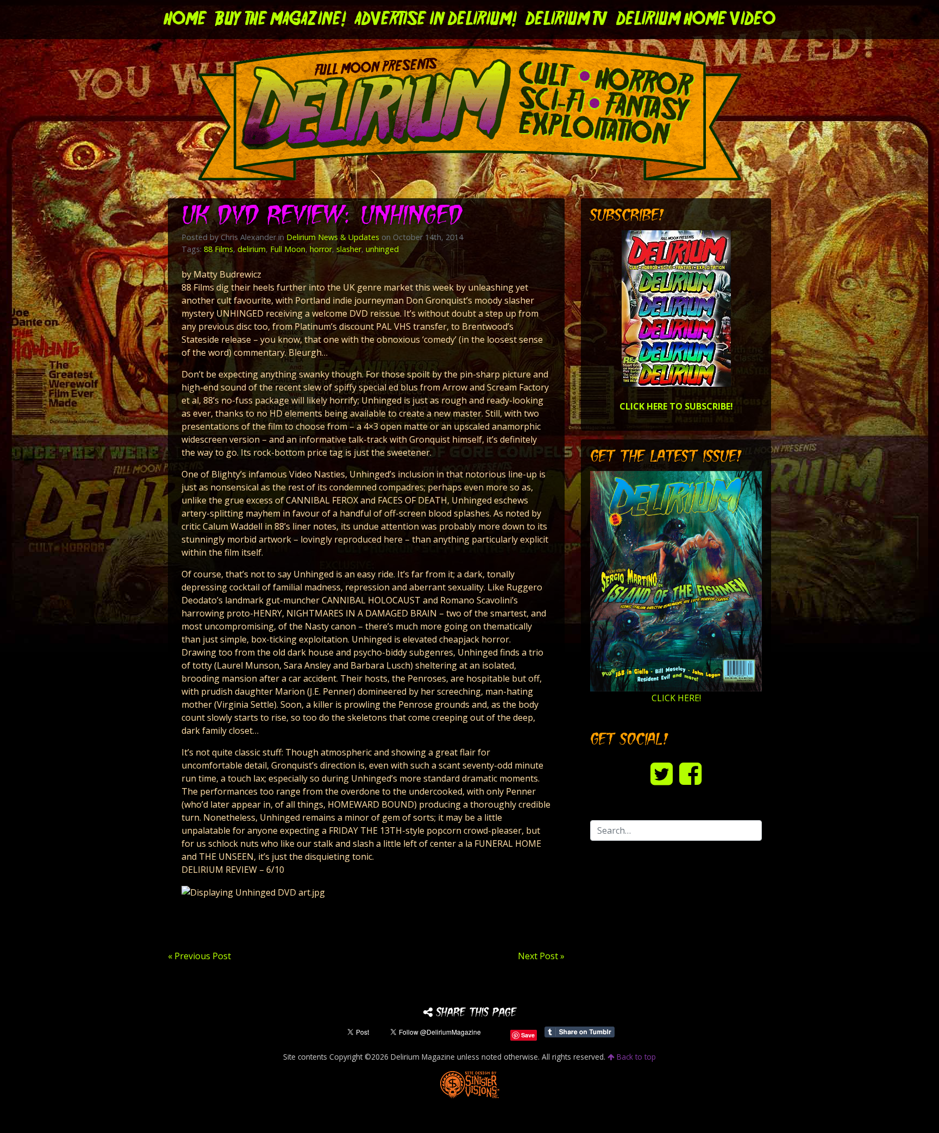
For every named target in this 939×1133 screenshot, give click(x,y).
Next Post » (541, 956)
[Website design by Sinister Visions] (469, 1084)
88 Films (218, 249)
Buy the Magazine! (280, 19)
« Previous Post (199, 956)
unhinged (382, 249)
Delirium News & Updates (332, 237)
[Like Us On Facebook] (690, 773)
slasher (348, 249)
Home (185, 19)
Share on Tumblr (579, 1032)
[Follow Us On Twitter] (661, 773)
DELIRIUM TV (566, 19)
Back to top (635, 1057)
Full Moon (287, 249)
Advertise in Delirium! (436, 19)
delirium (251, 249)
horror (321, 249)
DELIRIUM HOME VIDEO (695, 19)
